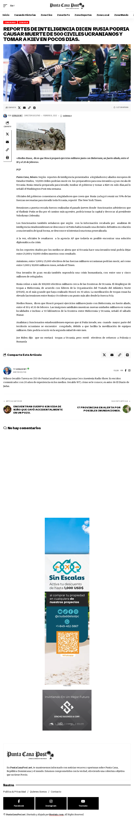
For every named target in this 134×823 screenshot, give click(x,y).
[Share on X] (19, 107)
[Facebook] (126, 370)
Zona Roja (23, 22)
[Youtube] (83, 803)
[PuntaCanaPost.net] (67, 5)
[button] (6, 6)
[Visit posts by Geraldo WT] (5, 116)
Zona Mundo (10, 22)
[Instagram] (129, 370)
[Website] (121, 370)
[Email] (24, 107)
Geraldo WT (17, 115)
